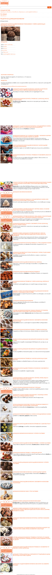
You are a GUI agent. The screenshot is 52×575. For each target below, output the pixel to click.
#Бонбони (3, 15)
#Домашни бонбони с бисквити (9, 12)
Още (1, 573)
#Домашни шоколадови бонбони (28, 12)
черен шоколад (8, 44)
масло (5, 48)
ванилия (5, 52)
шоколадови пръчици (9, 54)
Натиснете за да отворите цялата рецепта (13, 86)
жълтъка (4, 50)
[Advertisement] (26, 65)
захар (5, 46)
